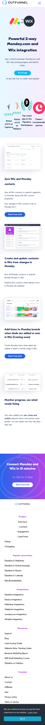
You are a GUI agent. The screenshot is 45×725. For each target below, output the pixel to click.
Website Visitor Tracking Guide (18, 648)
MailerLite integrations (14, 609)
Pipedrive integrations (14, 594)
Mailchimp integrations (14, 604)
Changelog (10, 546)
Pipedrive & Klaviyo (13, 570)
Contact (8, 682)
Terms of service (12, 702)
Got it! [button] (22, 719)
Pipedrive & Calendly (14, 575)
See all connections (13, 580)
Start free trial (15, 214)
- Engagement (22, 532)
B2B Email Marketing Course (17, 658)
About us (9, 677)
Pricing (7, 541)
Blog (7, 638)
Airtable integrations (13, 619)
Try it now (22, 73)
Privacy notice (11, 697)
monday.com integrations (16, 614)
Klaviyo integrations (13, 599)
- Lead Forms (22, 536)
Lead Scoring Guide (13, 643)
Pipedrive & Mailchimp (14, 561)
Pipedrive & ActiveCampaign (17, 565)
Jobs (6, 692)
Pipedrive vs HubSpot (14, 663)
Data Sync (22, 522)
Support (8, 633)
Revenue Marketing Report (16, 653)
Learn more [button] (32, 712)
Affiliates (8, 687)
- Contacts (22, 527)
